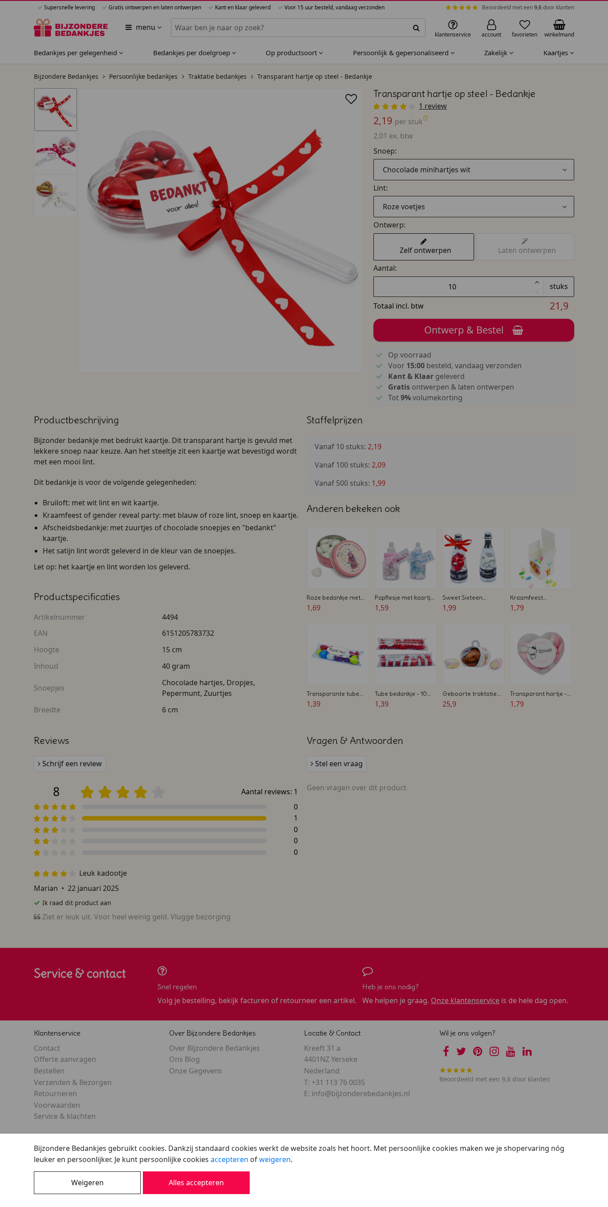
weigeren (275, 1159)
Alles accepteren (196, 1182)
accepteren (229, 1159)
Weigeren (87, 1182)
